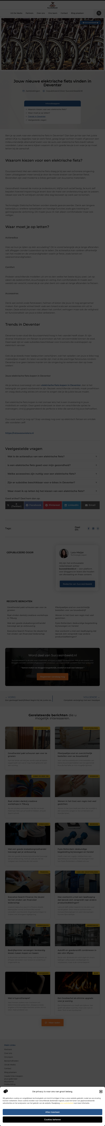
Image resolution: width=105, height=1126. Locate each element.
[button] (101, 1091)
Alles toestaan (52, 1112)
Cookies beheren (52, 1119)
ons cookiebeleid (66, 1103)
